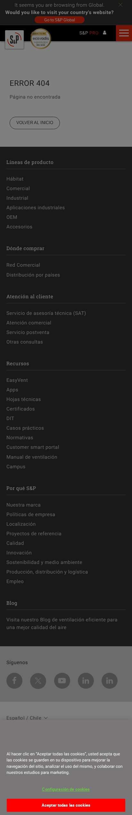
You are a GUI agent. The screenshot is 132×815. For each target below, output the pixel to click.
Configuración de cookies (66, 789)
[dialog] (66, 767)
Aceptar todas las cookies (66, 805)
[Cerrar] (14, 742)
